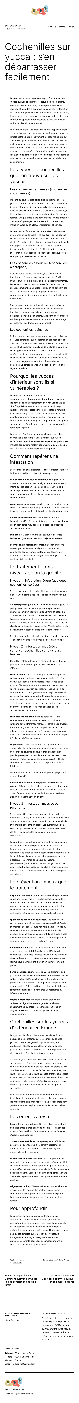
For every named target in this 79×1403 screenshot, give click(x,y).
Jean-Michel (17, 1262)
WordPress (28, 1394)
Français (52, 27)
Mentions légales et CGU (15, 1389)
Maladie (60, 1260)
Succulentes (13, 25)
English (71, 27)
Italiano (62, 27)
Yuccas (66, 1260)
